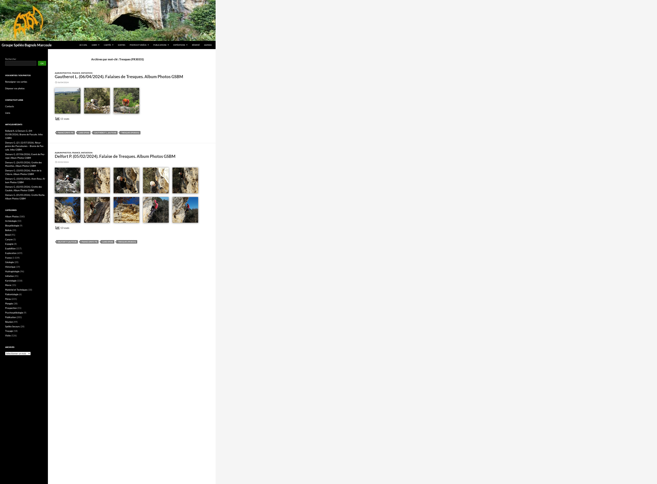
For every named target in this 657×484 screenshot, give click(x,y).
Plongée (9, 303)
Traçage (9, 331)
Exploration (10, 253)
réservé (196, 45)
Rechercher (10, 59)
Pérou (8, 299)
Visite (8, 335)
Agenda (208, 45)
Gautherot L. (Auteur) (105, 133)
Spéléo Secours (12, 326)
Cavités (107, 45)
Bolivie (8, 230)
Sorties (121, 45)
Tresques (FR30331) (130, 133)
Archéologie (11, 221)
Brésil (8, 234)
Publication (10, 317)
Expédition (10, 248)
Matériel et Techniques (16, 289)
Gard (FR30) (83, 133)
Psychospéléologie (14, 312)
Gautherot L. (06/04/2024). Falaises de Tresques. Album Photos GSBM (119, 76)
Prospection (11, 308)
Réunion (9, 322)
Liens (7, 113)
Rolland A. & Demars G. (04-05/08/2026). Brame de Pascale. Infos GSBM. (24, 134)
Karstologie (10, 280)
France (76, 73)
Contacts (9, 106)
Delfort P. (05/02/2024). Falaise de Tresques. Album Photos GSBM (115, 156)
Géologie (9, 262)
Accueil (83, 45)
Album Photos (63, 73)
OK (42, 63)
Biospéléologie (12, 225)
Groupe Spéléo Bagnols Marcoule (27, 45)
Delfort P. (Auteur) (67, 242)
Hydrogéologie (12, 271)
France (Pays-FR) (66, 133)
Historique (10, 266)
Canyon (9, 239)
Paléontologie (11, 294)
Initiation (86, 73)
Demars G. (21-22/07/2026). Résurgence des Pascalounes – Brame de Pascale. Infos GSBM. (24, 146)
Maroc (8, 285)
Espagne (9, 244)
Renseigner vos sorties (16, 81)
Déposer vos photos (15, 88)
